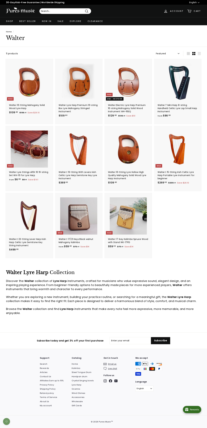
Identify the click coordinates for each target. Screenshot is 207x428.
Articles (44, 372)
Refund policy (47, 393)
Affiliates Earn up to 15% (52, 380)
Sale (61, 21)
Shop (9, 21)
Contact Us (45, 376)
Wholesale (77, 401)
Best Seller (27, 21)
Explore (76, 21)
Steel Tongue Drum (81, 372)
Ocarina (76, 388)
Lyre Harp (76, 384)
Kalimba (76, 368)
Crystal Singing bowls (83, 380)
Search (43, 364)
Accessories (78, 397)
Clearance (95, 21)
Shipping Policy (47, 388)
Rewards (44, 368)
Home (9, 32)
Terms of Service (48, 397)
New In (47, 21)
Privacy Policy (47, 384)
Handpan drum (79, 376)
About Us (44, 401)
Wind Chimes (78, 393)
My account (46, 405)
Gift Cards (77, 405)
